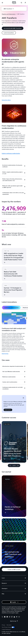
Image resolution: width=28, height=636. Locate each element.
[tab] (11, 307)
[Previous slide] (9, 465)
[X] (2, 617)
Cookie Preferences (6, 629)
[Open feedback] (26, 318)
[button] (8, 8)
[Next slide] (18, 465)
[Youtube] (14, 617)
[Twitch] (12, 617)
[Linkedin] (7, 617)
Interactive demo (6, 100)
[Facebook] (4, 617)
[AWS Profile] (25, 2)
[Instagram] (9, 617)
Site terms (9, 625)
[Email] (19, 617)
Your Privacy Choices (6, 627)
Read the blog (5, 353)
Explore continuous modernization (11, 153)
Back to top (13, 621)
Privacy (3, 625)
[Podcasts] (16, 617)
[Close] (23, 397)
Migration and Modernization (8, 14)
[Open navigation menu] (2, 2)
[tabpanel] (14, 333)
